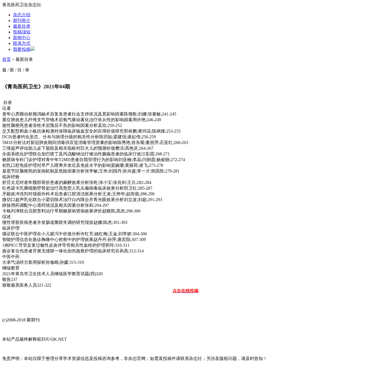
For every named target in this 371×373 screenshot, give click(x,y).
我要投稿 (21, 49)
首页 (6, 59)
